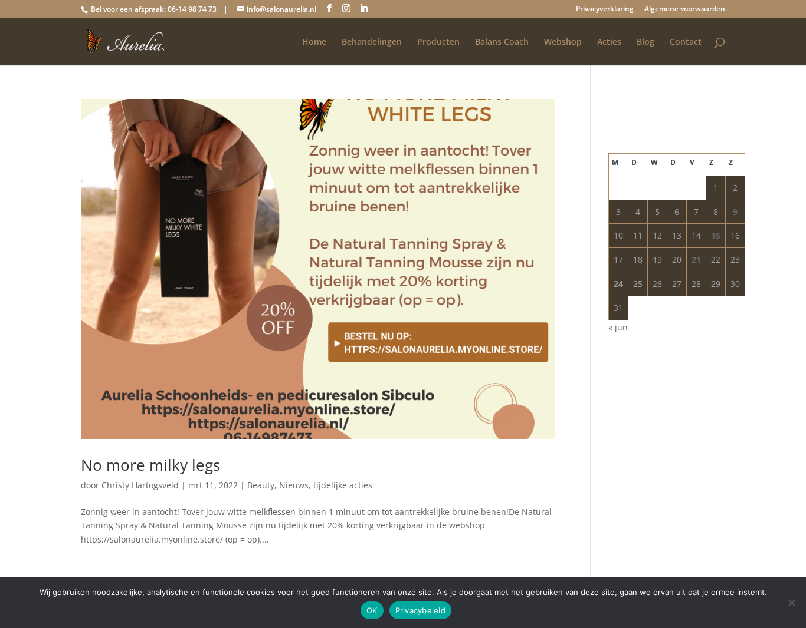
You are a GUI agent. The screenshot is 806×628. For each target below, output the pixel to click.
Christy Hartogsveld (140, 485)
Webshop (563, 42)
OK (372, 610)
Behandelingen (372, 42)
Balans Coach (502, 42)
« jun (618, 327)
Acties (609, 42)
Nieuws (294, 485)
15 (715, 235)
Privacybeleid (420, 610)
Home (314, 42)
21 (696, 259)
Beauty (260, 485)
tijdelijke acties (342, 485)
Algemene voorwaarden (684, 9)
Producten (438, 42)
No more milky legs (150, 464)
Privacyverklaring (605, 9)
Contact (686, 42)
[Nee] (791, 603)
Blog (645, 42)
